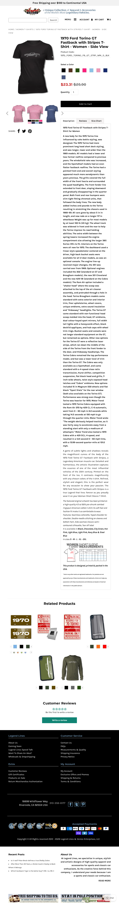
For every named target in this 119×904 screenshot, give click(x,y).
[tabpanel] (86, 357)
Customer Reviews (17, 771)
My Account (66, 771)
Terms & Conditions (71, 781)
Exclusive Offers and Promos (75, 774)
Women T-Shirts (25, 29)
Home (11, 29)
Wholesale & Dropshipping (21, 756)
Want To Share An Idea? (20, 753)
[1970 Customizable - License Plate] (21, 640)
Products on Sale (16, 778)
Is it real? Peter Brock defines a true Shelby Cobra (30, 860)
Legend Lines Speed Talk (20, 749)
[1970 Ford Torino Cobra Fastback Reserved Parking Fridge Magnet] (46, 640)
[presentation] (31, 647)
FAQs (63, 746)
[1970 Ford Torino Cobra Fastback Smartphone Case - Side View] (46, 682)
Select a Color (67, 64)
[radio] (63, 70)
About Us (13, 742)
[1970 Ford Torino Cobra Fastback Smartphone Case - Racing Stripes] (98, 640)
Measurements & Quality (73, 749)
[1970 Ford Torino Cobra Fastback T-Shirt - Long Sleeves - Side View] (72, 682)
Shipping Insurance (70, 753)
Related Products (59, 603)
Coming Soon (14, 746)
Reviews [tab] (83, 121)
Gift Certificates (16, 774)
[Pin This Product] (30, 131)
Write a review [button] (59, 720)
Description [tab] (68, 121)
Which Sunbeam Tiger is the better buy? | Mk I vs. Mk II (32, 871)
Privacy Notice (68, 756)
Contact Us (66, 742)
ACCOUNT (85, 19)
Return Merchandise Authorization (25, 781)
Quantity (65, 92)
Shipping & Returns (71, 778)
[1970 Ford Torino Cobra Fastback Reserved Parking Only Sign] (72, 640)
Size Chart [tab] (96, 121)
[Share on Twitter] (24, 131)
